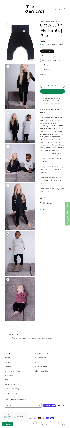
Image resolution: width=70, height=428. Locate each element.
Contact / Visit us (11, 362)
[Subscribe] (39, 405)
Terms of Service (11, 393)
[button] (4, 9)
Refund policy (10, 384)
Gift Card (8, 366)
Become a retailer (42, 358)
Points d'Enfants (41, 366)
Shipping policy (42, 424)
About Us (8, 358)
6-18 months (47, 56)
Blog (37, 362)
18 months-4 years (49, 60)
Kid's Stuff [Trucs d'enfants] (20, 422)
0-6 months (47, 51)
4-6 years (46, 65)
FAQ (6, 380)
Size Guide (9, 375)
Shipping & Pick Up (12, 371)
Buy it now (52, 91)
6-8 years (47, 70)
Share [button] (44, 209)
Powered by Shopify (35, 422)
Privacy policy (58, 422)
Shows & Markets (42, 371)
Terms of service (30, 424)
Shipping (43, 44)
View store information (51, 104)
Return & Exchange (12, 389)
